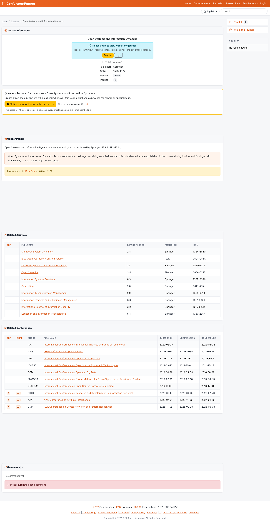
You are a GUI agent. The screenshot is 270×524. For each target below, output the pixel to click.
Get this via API (114, 62)
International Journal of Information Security (45, 306)
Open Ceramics (29, 272)
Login (263, 3)
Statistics (124, 512)
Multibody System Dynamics (37, 251)
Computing (27, 286)
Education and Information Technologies (43, 313)
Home (188, 3)
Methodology (89, 512)
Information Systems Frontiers (38, 279)
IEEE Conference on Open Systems (63, 351)
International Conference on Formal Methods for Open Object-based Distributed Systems (93, 379)
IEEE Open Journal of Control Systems (42, 258)
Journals (15, 21)
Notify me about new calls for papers (31, 104)
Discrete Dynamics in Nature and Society (44, 265)
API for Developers (107, 512)
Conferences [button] (201, 3)
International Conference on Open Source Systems (72, 358)
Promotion (194, 512)
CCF (9, 245)
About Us (75, 512)
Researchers (233, 3)
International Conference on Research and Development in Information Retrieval (88, 393)
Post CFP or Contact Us (175, 512)
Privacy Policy (138, 512)
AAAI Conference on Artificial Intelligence (67, 399)
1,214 (118, 507)
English (210, 11)
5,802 (95, 507)
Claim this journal (243, 29)
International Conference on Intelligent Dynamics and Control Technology (84, 344)
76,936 (137, 507)
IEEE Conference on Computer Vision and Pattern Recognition (78, 406)
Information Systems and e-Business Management (49, 300)
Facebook (152, 512)
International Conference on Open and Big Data (70, 372)
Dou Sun (30, 171)
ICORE (19, 338)
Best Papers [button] (249, 3)
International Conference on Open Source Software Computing (79, 385)
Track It (239, 22)
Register (108, 55)
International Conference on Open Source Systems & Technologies (81, 365)
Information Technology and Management (44, 292)
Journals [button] (217, 3)
